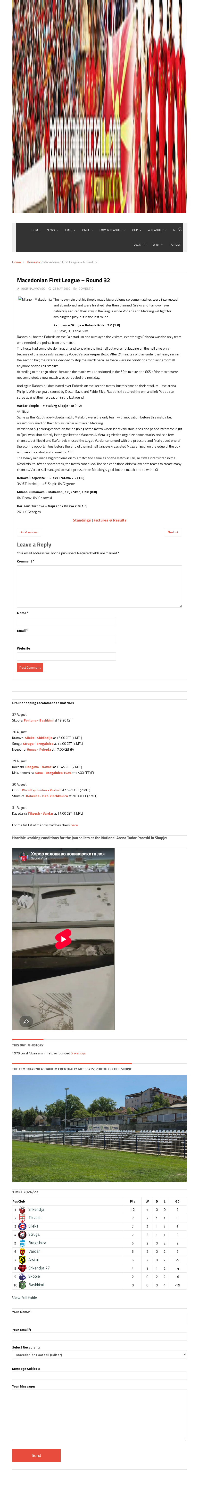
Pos (15, 1201)
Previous (31, 532)
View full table (24, 1298)
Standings (82, 520)
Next (171, 532)
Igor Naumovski (33, 288)
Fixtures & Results (110, 520)
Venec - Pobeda (39, 749)
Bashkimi (36, 1285)
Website (23, 648)
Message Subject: (26, 1368)
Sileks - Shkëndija (38, 737)
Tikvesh (34, 1217)
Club (21, 1201)
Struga (34, 1234)
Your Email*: (21, 1329)
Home (16, 262)
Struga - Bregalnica (38, 743)
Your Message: (23, 1386)
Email (22, 630)
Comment (25, 561)
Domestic (34, 262)
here (74, 824)
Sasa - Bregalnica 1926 (53, 772)
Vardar (34, 1251)
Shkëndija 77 (39, 1268)
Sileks (33, 1226)
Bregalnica (37, 1243)
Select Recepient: (26, 1347)
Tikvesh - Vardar (40, 813)
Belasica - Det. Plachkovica (47, 795)
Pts (132, 1201)
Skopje (34, 1276)
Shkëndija (78, 1053)
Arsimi (33, 1259)
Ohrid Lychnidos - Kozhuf (41, 790)
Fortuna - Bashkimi (39, 720)
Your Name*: (22, 1311)
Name (22, 612)
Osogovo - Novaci (38, 766)
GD (177, 1201)
